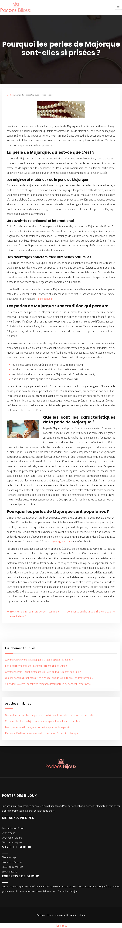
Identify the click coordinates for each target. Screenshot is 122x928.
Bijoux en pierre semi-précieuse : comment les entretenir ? (34, 614)
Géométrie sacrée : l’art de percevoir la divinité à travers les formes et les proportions (51, 715)
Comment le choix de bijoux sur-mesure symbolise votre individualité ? (42, 721)
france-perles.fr (44, 298)
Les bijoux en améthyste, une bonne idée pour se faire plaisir (37, 727)
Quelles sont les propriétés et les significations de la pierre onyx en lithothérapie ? (49, 678)
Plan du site (61, 925)
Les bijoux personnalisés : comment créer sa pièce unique (36, 666)
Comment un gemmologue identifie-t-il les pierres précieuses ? (39, 659)
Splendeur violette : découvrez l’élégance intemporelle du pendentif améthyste (48, 684)
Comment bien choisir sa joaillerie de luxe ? (89, 611)
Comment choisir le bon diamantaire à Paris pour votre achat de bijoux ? (43, 672)
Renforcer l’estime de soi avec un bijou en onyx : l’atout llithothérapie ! (42, 733)
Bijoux (12, 95)
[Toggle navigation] (118, 7)
